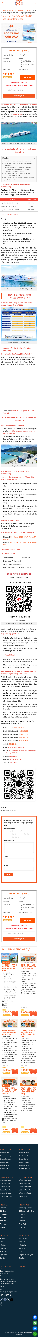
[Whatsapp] (35, 1334)
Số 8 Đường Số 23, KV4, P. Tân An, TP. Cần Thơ (8, 1273)
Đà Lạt (29, 1208)
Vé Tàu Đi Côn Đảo (24, 10)
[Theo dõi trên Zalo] (1, 1299)
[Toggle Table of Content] (33, 158)
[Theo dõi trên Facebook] (5, 1299)
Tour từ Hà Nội (24, 1162)
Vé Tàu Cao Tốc (11, 10)
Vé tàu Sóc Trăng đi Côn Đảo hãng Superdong (17, 161)
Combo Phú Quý (5, 1186)
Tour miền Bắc (4, 1152)
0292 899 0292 (22, 82)
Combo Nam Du (5, 1190)
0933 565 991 (23, 741)
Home (3, 10)
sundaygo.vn (13, 756)
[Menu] (2, 3)
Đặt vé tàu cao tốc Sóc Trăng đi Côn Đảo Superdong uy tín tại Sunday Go (19, 179)
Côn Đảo (3, 1211)
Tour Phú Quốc (5, 1162)
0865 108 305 (13, 542)
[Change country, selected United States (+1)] (5, 90)
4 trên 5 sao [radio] (20, 834)
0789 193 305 (23, 737)
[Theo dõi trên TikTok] (8, 1299)
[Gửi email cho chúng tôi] (11, 1299)
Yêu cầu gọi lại (19, 96)
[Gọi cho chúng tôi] (1, 1304)
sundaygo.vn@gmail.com (16, 747)
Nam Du (3, 1221)
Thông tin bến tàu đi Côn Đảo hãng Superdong (17, 167)
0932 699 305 (23, 734)
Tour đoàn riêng (24, 1152)
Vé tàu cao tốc (26, 1177)
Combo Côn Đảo (5, 1180)
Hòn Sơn (3, 1217)
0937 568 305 (24, 542)
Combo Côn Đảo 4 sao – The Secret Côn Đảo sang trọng (9, 1091)
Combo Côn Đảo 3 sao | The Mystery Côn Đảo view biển (28, 967)
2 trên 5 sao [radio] (16, 831)
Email (6, 865)
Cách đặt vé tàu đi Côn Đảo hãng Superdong (17, 173)
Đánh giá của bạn (10, 828)
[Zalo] (35, 1317)
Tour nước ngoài (5, 1159)
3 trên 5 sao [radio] (8, 834)
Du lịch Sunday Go (15, 759)
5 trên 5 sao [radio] (8, 837)
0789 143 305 (12, 744)
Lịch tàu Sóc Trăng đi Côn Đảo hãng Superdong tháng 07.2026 (18, 164)
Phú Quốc (3, 1214)
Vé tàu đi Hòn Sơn (25, 1186)
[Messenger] (35, 1328)
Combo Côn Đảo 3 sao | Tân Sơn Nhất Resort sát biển (28, 1033)
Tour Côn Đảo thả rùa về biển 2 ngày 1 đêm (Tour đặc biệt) (28, 1091)
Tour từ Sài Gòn (24, 1159)
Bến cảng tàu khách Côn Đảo (16, 171)
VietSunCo (19, 1334)
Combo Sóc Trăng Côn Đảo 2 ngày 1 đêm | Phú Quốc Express (9, 968)
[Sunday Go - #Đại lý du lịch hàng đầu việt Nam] (19, 3)
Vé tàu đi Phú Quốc (25, 1183)
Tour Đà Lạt (4, 1169)
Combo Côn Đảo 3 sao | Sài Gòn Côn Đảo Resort (9, 1032)
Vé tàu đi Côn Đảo (25, 1180)
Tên (6, 856)
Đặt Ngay (15, 1013)
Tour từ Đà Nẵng (24, 1165)
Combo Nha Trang (6, 1196)
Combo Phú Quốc (6, 1183)
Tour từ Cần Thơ (24, 1156)
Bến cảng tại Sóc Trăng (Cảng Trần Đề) (19, 169)
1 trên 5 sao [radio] (6, 831)
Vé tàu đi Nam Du (25, 1190)
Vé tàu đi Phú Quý (25, 1193)
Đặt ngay (27, 77)
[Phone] (35, 1323)
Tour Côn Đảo (4, 1165)
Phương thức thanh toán (13, 175)
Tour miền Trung (5, 1156)
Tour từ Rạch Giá (24, 1169)
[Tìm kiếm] (36, 3)
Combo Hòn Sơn (5, 1193)
